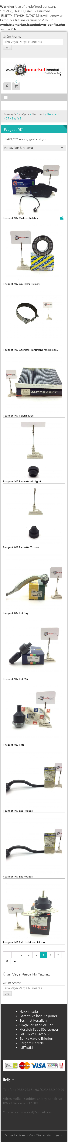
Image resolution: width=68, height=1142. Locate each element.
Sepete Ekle (62, 218)
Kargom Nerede (31, 1043)
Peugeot (38, 114)
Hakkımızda (28, 1011)
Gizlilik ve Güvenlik (34, 1034)
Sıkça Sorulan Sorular (36, 1025)
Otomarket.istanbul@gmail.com (27, 1112)
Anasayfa (10, 114)
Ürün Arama (12, 36)
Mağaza (24, 114)
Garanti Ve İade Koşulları (38, 1016)
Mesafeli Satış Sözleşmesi (38, 1029)
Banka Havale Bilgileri (36, 1038)
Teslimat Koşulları (33, 1020)
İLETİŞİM (26, 1047)
